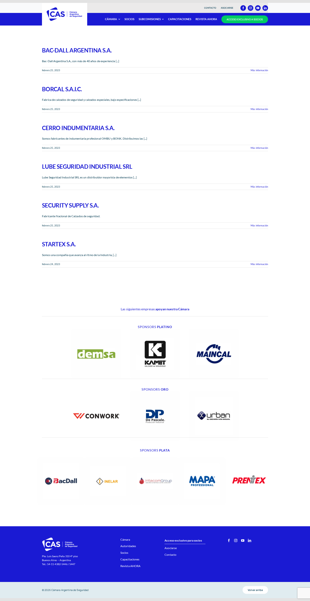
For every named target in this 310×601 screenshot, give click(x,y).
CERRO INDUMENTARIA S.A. (78, 127)
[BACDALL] (60, 458)
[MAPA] (202, 458)
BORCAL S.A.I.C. (62, 89)
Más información (259, 70)
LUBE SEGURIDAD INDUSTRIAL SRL (87, 166)
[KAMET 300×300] (155, 330)
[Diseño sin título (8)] (96, 392)
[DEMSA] (96, 330)
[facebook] (243, 8)
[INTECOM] (155, 458)
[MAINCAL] (214, 330)
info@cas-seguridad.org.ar (57, 568)
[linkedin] (265, 8)
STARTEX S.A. (59, 244)
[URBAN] (214, 392)
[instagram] (250, 8)
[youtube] (258, 8)
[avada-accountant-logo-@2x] (65, 8)
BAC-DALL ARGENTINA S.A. (77, 50)
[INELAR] (107, 458)
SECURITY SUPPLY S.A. (70, 205)
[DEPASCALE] (155, 392)
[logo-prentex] (249, 458)
